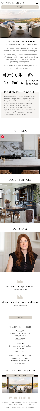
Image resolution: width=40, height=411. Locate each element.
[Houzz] (29, 398)
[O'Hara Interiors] (20, 327)
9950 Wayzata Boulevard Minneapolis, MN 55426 (20, 359)
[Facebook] (20, 398)
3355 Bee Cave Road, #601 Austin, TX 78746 (20, 334)
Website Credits (33, 402)
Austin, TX (20, 331)
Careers (30, 404)
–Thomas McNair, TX (20, 290)
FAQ (25, 404)
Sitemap (9, 404)
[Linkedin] (10, 398)
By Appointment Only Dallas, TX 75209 (20, 347)
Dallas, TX (20, 343)
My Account (5, 402)
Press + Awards (18, 404)
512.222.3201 (20, 339)
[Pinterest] (15, 398)
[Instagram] (24, 398)
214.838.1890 (20, 351)
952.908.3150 (20, 364)
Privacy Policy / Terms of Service (18, 402)
